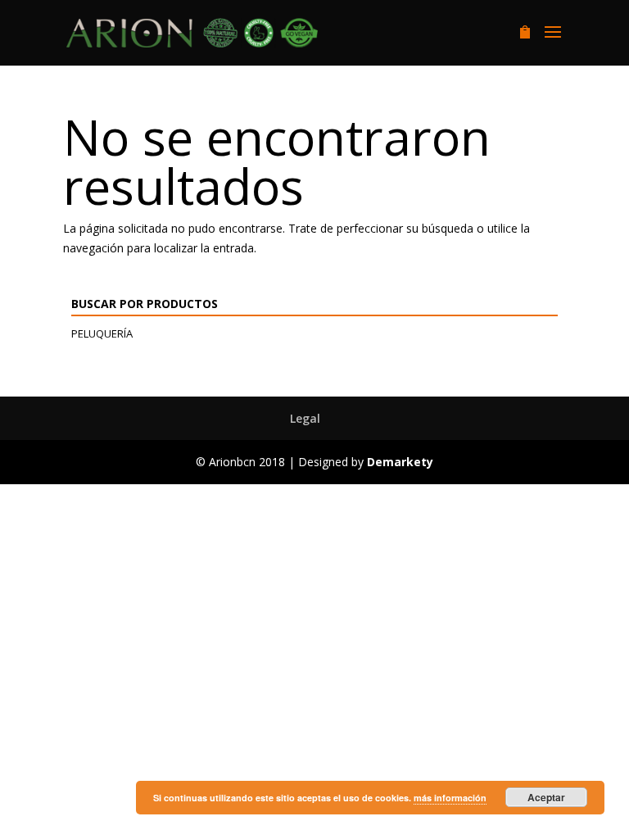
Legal (305, 418)
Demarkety (400, 461)
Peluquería (102, 333)
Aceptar (546, 797)
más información (450, 797)
